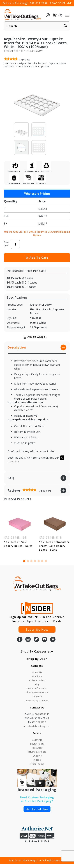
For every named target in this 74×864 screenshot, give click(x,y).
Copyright (37, 696)
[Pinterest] (53, 639)
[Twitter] (36, 639)
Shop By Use (36, 659)
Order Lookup (37, 764)
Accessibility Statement (37, 700)
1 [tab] (24, 561)
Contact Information (37, 688)
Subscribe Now (37, 630)
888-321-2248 (39, 3)
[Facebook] (20, 639)
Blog (37, 684)
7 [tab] (46, 561)
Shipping (37, 755)
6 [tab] (42, 561)
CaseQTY (6, 244)
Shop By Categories (36, 651)
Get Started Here (37, 809)
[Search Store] (65, 26)
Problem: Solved (37, 680)
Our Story (37, 676)
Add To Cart (38, 258)
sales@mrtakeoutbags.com (37, 726)
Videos (37, 759)
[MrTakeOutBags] (22, 15)
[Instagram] (28, 639)
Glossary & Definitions (37, 692)
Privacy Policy (37, 743)
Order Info (37, 739)
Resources (37, 747)
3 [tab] (31, 561)
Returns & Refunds (37, 751)
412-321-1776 (39, 722)
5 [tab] (39, 561)
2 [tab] (28, 561)
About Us (37, 672)
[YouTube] (44, 639)
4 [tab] (35, 561)
